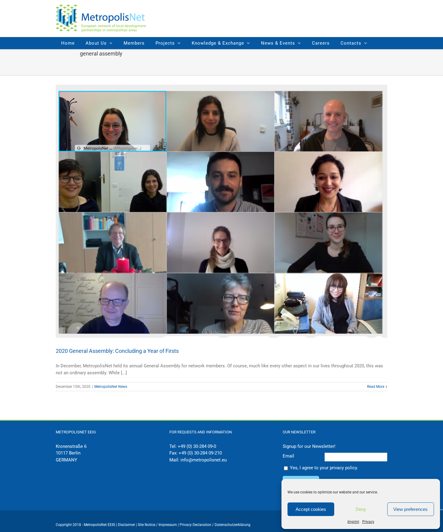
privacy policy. (344, 467)
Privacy (368, 522)
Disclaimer (126, 525)
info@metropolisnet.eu (204, 460)
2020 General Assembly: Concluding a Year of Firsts (117, 351)
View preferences (410, 509)
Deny (361, 509)
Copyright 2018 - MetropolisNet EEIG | (87, 525)
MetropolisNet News (110, 387)
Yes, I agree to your (324, 467)
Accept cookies (311, 509)
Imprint (353, 522)
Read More (375, 387)
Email (288, 456)
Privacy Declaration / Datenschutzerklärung (215, 525)
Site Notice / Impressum (158, 525)
